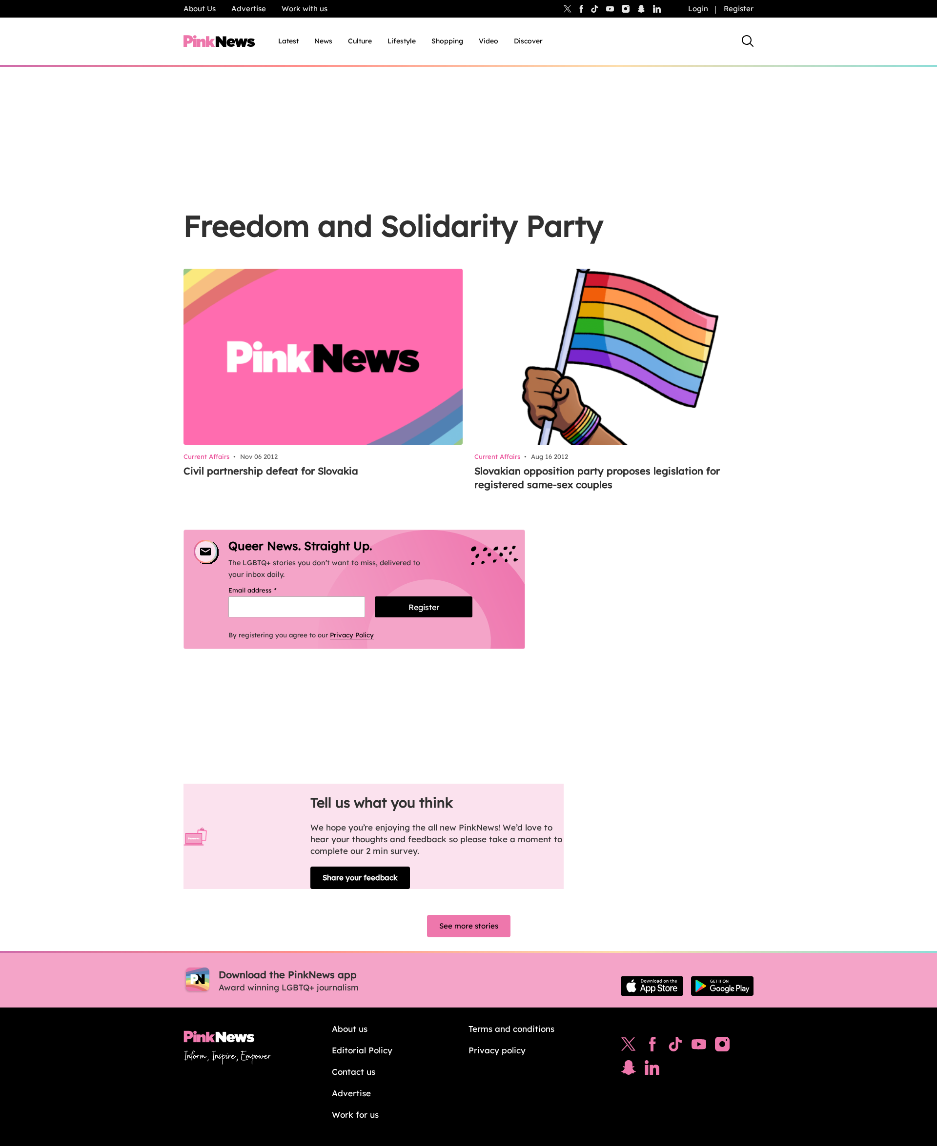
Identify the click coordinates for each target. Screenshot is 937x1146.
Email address (264, 590)
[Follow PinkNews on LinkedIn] (657, 9)
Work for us (355, 1114)
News (323, 41)
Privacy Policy (352, 635)
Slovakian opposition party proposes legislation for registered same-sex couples (597, 478)
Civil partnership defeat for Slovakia (270, 471)
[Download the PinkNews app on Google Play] (722, 986)
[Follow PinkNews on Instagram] (722, 1046)
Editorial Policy (362, 1050)
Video (488, 41)
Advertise (248, 8)
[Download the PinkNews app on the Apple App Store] (652, 986)
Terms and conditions (511, 1029)
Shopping (447, 41)
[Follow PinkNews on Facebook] (652, 1046)
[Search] (748, 41)
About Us (199, 8)
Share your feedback (360, 877)
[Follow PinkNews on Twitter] (628, 1046)
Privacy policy (497, 1050)
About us (349, 1029)
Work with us (304, 8)
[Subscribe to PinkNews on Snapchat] (628, 1070)
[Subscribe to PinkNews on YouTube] (699, 1046)
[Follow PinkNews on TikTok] (675, 1046)
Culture (360, 41)
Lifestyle (401, 41)
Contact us (353, 1072)
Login (698, 8)
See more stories (468, 925)
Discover (528, 41)
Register (739, 8)
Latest (288, 41)
